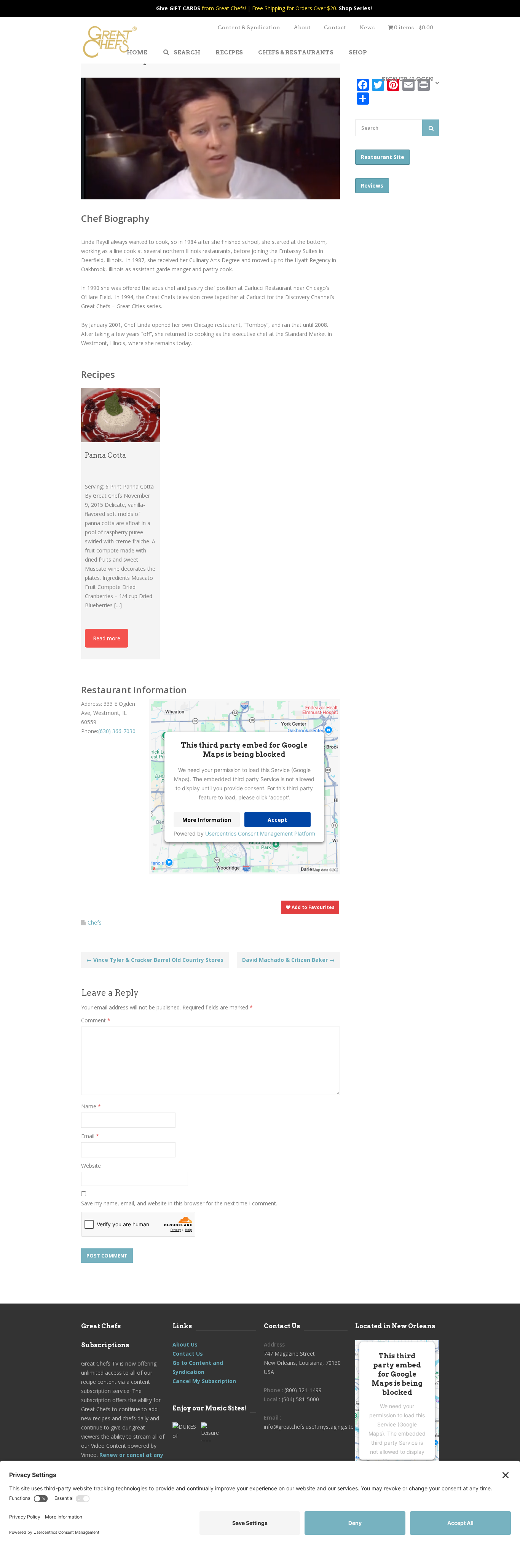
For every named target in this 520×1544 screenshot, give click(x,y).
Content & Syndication (249, 27)
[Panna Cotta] (120, 415)
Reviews (372, 185)
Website (91, 1165)
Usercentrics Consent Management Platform (260, 833)
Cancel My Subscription (204, 1381)
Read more (106, 638)
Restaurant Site (382, 157)
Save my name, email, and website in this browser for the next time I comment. (179, 1203)
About (302, 27)
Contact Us (187, 1353)
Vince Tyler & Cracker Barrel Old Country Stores (154, 959)
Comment (95, 1020)
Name (91, 1106)
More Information (206, 819)
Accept (277, 819)
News (367, 27)
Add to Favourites (312, 907)
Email (90, 1136)
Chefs (95, 922)
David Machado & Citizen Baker (288, 959)
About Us (185, 1344)
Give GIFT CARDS (178, 8)
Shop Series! (355, 8)
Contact (335, 27)
